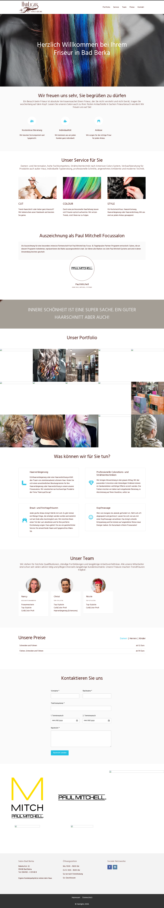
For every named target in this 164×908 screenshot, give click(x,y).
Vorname (55, 691)
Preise (132, 7)
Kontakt (141, 7)
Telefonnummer (58, 703)
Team (124, 7)
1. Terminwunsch (57, 715)
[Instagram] (115, 867)
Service (116, 7)
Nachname (87, 691)
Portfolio (106, 7)
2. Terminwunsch (89, 715)
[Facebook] (109, 867)
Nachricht (55, 728)
